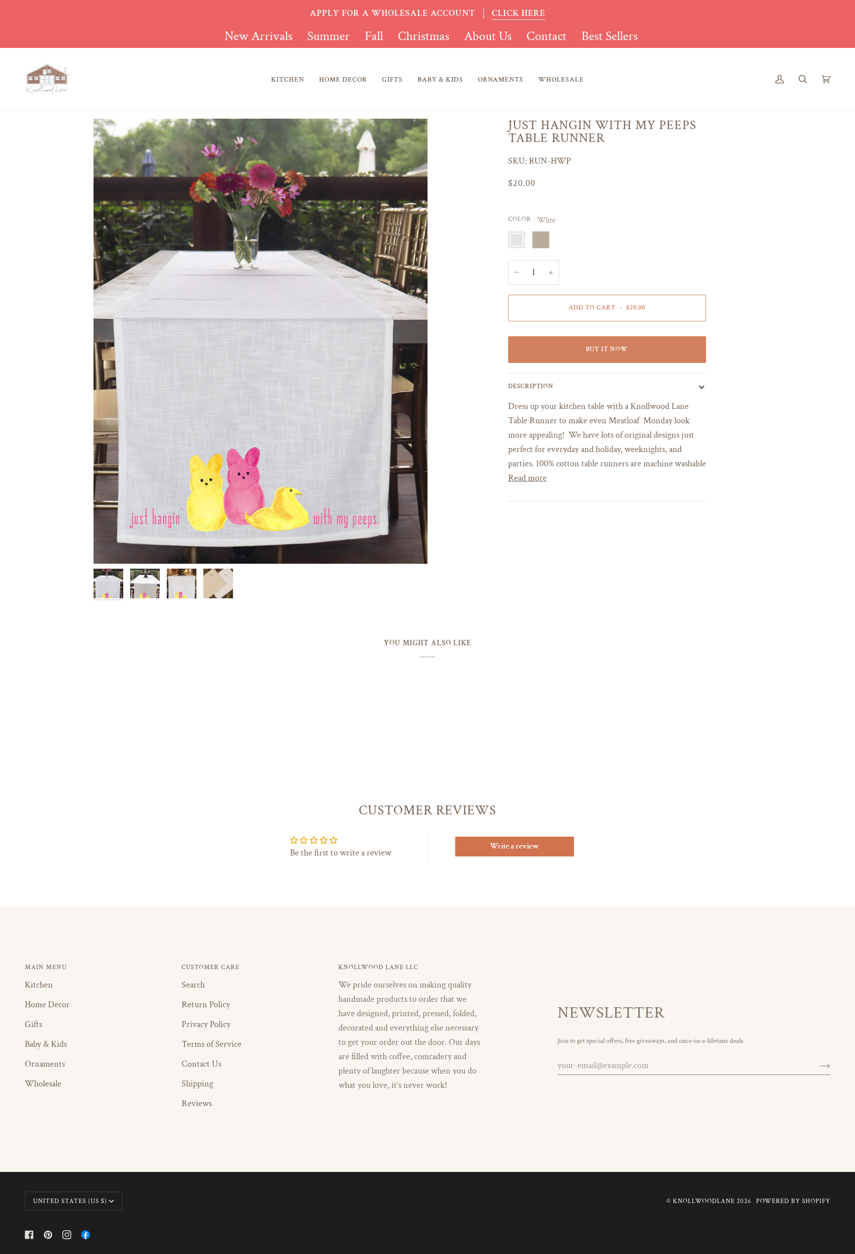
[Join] (817, 1066)
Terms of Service (211, 1044)
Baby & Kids (46, 1044)
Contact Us (201, 1064)
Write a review (514, 846)
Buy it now (607, 349)
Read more (527, 478)
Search (193, 984)
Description (531, 386)
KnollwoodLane (704, 1201)
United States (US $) (70, 1201)
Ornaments (45, 1064)
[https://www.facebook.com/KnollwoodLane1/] (85, 1234)
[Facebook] (29, 1234)
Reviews (197, 1103)
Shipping (197, 1083)
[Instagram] (66, 1234)
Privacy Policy (206, 1024)
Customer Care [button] (210, 967)
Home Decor (47, 1004)
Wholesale (43, 1083)
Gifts (33, 1024)
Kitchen (39, 984)
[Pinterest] (48, 1234)
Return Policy (206, 1004)
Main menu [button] (46, 967)
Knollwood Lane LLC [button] (378, 967)
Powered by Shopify (793, 1201)
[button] (288, 79)
